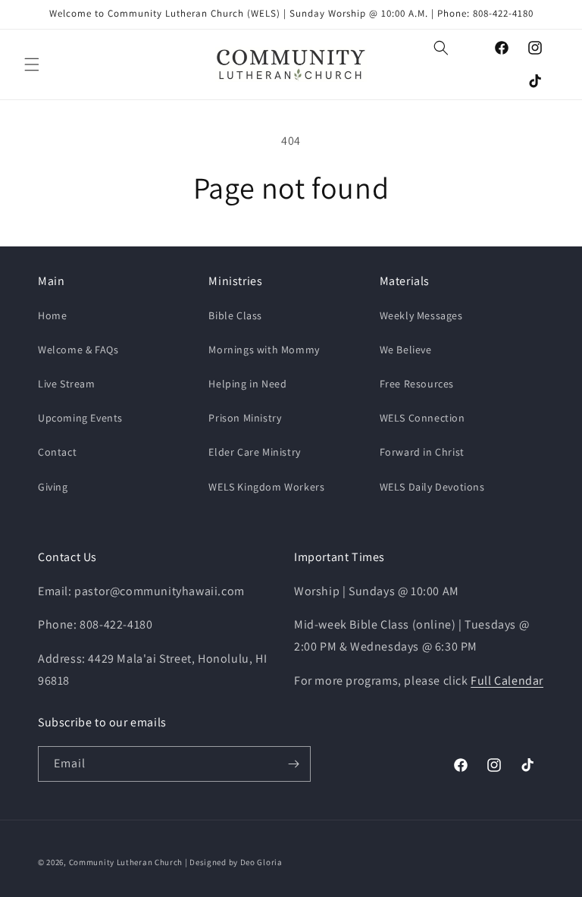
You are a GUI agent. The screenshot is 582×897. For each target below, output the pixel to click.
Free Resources (417, 383)
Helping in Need (247, 383)
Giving (53, 487)
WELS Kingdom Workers (266, 487)
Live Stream (66, 383)
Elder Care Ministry (254, 452)
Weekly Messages (421, 315)
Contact (57, 452)
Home (52, 315)
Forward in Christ (422, 452)
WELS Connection (422, 418)
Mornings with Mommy (263, 349)
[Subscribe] (293, 764)
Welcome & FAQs (78, 349)
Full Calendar (507, 680)
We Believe (406, 349)
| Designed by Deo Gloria (234, 862)
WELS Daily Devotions (432, 487)
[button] (31, 64)
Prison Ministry (244, 418)
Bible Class (235, 315)
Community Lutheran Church (126, 862)
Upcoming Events (80, 418)
